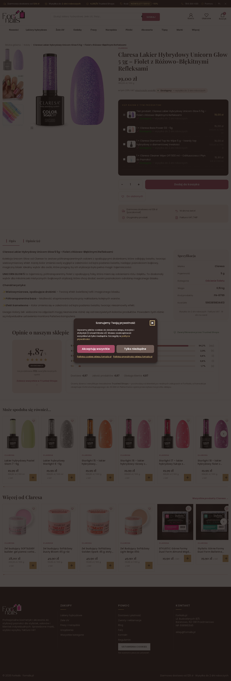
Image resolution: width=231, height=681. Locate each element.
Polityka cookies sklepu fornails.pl (94, 356)
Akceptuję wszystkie (96, 349)
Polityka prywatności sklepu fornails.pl (132, 356)
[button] (152, 323)
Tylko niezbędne (135, 349)
